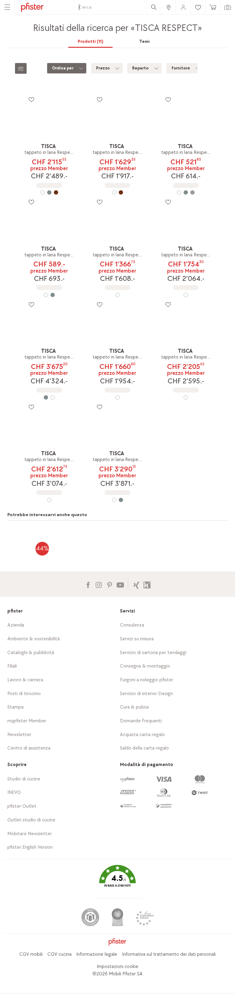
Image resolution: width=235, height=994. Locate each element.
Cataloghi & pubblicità (30, 653)
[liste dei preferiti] (31, 99)
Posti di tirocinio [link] (24, 694)
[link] (168, 7)
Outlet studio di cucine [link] (31, 820)
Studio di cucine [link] (23, 779)
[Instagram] (98, 584)
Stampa (15, 707)
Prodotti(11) (90, 41)
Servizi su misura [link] (137, 639)
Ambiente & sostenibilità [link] (33, 639)
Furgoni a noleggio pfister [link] (146, 680)
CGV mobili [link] (31, 954)
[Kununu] (147, 584)
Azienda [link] (15, 625)
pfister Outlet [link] (21, 806)
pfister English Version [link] (30, 847)
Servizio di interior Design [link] (146, 694)
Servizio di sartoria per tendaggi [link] (153, 653)
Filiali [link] (12, 666)
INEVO (14, 792)
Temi (144, 41)
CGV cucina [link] (59, 954)
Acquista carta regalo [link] (142, 735)
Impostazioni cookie (117, 967)
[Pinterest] (109, 584)
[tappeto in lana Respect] (49, 192)
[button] (117, 880)
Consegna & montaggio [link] (145, 666)
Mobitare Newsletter (29, 834)
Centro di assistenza (28, 748)
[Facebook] (88, 584)
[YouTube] (120, 584)
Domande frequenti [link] (141, 721)
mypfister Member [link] (26, 721)
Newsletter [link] (19, 735)
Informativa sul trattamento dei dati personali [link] (169, 954)
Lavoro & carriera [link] (25, 680)
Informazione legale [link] (96, 954)
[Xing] (136, 584)
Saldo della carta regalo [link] (144, 748)
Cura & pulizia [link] (134, 707)
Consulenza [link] (132, 625)
